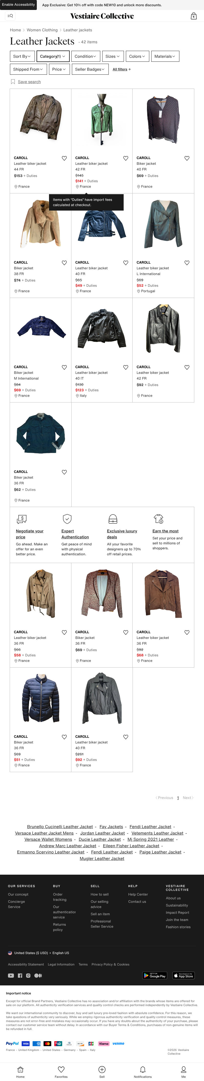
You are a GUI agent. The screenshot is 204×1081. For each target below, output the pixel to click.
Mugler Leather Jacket (102, 858)
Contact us (137, 901)
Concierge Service (16, 904)
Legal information (61, 964)
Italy (93, 1050)
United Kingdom (28, 1050)
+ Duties (30, 175)
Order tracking (59, 897)
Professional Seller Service (102, 924)
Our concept (18, 894)
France (10, 1050)
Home (15, 30)
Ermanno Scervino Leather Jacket (50, 852)
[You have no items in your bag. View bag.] (193, 15)
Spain (83, 1050)
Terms (83, 964)
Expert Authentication (75, 534)
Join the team (177, 919)
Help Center (138, 894)
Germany (70, 1050)
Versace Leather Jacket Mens (44, 833)
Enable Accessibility (18, 4)
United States (51, 1050)
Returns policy (59, 927)
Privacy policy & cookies (110, 964)
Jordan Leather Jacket (102, 833)
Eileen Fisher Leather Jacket (131, 846)
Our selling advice (99, 904)
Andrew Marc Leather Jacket (67, 846)
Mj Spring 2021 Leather (150, 839)
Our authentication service (65, 912)
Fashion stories (178, 927)
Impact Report (177, 912)
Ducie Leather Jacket (100, 839)
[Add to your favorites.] (64, 158)
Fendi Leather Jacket (150, 827)
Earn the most (166, 531)
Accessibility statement (26, 964)
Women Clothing (42, 30)
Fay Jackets (111, 827)
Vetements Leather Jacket (158, 833)
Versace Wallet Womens (48, 839)
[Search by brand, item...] (10, 16)
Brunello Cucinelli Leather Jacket (60, 827)
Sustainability (177, 905)
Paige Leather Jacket (160, 852)
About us (173, 898)
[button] (193, 15)
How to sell (99, 894)
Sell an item (100, 914)
